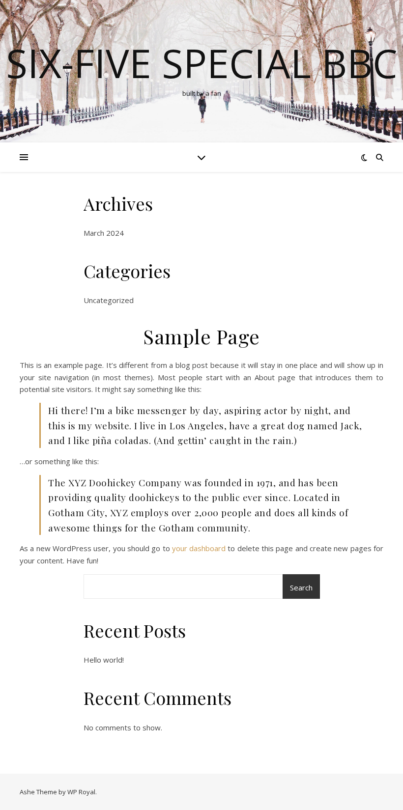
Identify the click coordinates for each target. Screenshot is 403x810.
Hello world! (104, 660)
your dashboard (199, 548)
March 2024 (104, 233)
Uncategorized (109, 300)
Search (301, 587)
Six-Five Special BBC (202, 63)
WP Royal (81, 791)
